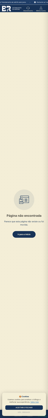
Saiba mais (34, 402)
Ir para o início (24, 234)
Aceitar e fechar (24, 407)
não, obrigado (24, 412)
